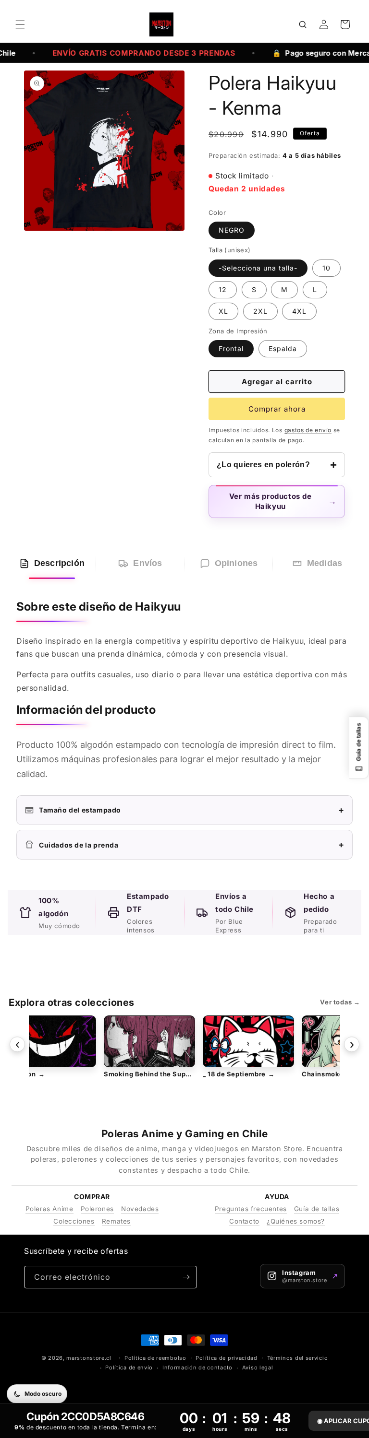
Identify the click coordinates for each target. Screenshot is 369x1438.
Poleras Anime (49, 1209)
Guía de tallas (316, 1209)
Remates (116, 1221)
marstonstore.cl (88, 1358)
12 (223, 289)
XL (223, 311)
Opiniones (236, 563)
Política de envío (129, 1367)
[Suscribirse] (186, 1277)
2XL (260, 311)
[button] (20, 24)
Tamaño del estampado (191, 810)
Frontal (231, 348)
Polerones (97, 1209)
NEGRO (232, 230)
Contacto (244, 1221)
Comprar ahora (277, 408)
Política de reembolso (155, 1358)
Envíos (147, 563)
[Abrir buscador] (302, 24)
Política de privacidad (226, 1358)
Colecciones (74, 1221)
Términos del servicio (297, 1358)
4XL (299, 311)
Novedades (140, 1209)
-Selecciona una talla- (258, 268)
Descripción (59, 563)
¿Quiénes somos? (296, 1221)
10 (326, 268)
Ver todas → (340, 1002)
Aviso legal (257, 1367)
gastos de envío (308, 430)
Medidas (324, 563)
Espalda (283, 348)
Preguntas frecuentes (251, 1209)
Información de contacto (197, 1367)
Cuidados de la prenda (191, 844)
